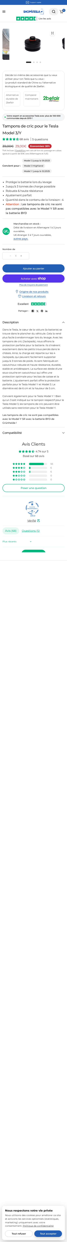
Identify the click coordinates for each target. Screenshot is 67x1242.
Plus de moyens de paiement (33, 285)
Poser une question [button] (34, 488)
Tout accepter (48, 1233)
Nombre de (8, 249)
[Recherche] (53, 11)
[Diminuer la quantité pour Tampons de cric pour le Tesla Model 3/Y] (10, 255)
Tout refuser (19, 1233)
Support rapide (35, 2)
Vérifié (31, 520)
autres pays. (20, 238)
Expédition (20, 150)
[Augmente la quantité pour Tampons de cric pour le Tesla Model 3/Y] (21, 255)
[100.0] (32, 507)
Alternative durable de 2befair (12, 99)
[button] (11, 139)
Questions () (31, 530)
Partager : (23, 311)
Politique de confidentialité (38, 1225)
